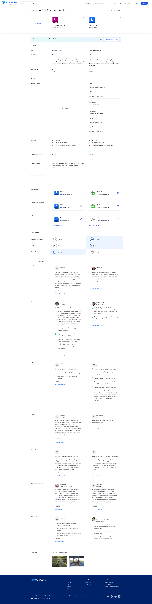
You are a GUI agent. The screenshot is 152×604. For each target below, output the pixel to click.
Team (67, 584)
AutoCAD (57, 497)
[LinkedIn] (119, 596)
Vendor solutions (99, 3)
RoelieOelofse (99, 363)
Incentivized (58, 290)
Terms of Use (34, 595)
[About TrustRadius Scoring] (53, 50)
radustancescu (99, 415)
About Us (68, 582)
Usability (33, 245)
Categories (88, 3)
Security (42, 595)
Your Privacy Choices (59, 595)
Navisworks (93, 26)
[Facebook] (112, 596)
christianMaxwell (100, 302)
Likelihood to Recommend (37, 239)
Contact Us (69, 590)
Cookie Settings (85, 595)
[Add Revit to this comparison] (81, 193)
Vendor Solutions (108, 582)
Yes (101, 39)
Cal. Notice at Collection (72, 595)
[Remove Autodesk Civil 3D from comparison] (83, 17)
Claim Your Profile (109, 584)
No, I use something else (111, 39)
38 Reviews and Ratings (57, 27)
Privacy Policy (48, 595)
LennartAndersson (100, 518)
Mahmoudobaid (63, 484)
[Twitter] (115, 596)
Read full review (59, 294)
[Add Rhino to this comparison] (118, 219)
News (67, 588)
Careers (68, 586)
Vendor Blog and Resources (111, 586)
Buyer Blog (88, 584)
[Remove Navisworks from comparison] (120, 17)
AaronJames (99, 267)
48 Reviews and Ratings (93, 27)
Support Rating (35, 252)
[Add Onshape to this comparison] (118, 193)
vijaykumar (62, 302)
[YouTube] (108, 596)
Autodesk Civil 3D (58, 26)
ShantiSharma (63, 451)
